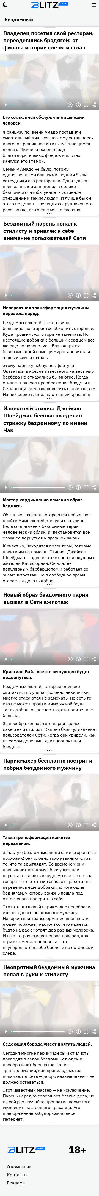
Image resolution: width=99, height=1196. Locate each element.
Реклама (16, 1183)
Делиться (94, 105)
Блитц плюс (49, 5)
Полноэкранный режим (86, 105)
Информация (78, 105)
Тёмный (5, 5)
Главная (26, 1150)
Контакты (17, 1175)
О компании (19, 1166)
